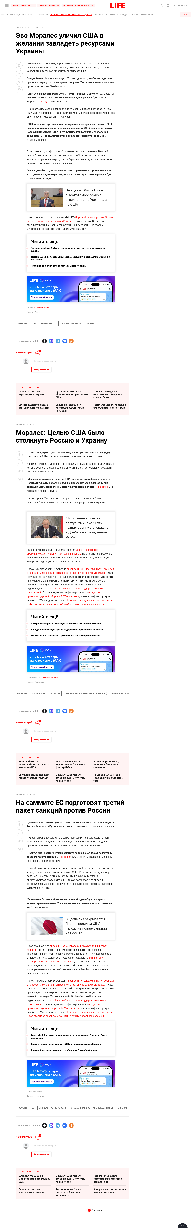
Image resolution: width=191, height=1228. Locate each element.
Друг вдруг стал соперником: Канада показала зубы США (34, 776)
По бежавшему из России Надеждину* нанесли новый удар (108, 777)
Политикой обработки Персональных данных (71, 14)
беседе (44, 101)
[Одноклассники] (71, 341)
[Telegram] (58, 341)
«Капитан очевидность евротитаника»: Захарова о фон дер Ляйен (107, 394)
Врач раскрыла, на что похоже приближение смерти (109, 1191)
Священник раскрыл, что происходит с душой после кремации (70, 407)
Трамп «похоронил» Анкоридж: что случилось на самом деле (109, 406)
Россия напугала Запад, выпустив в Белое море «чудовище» (106, 764)
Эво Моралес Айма (41, 307)
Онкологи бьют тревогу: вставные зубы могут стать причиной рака (70, 777)
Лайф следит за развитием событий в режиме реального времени (66, 604)
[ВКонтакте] (64, 341)
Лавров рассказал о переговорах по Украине (31, 393)
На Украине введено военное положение (90, 600)
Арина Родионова (36, 682)
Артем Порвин (35, 312)
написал (103, 486)
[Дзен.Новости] (44, 341)
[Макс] (51, 341)
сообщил (66, 856)
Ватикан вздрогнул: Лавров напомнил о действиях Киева (34, 406)
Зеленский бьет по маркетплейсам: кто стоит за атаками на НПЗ (34, 764)
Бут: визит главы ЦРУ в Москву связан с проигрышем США (72, 394)
